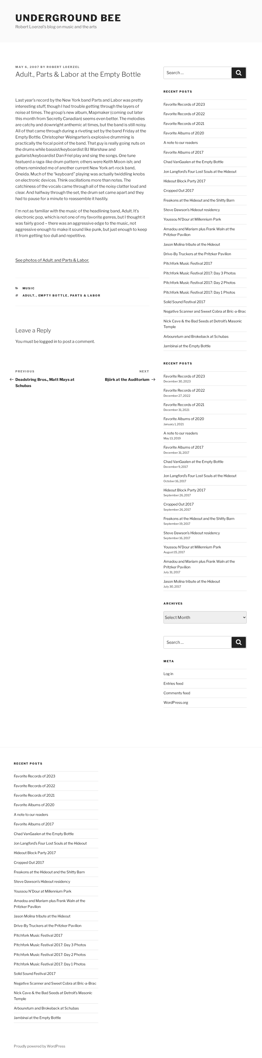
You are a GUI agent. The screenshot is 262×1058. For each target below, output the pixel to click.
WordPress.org (175, 702)
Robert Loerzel (63, 67)
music (29, 288)
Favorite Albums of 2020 (183, 133)
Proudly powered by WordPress (39, 1046)
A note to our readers (180, 142)
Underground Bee (68, 18)
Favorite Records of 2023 (184, 104)
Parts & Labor (85, 295)
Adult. (29, 295)
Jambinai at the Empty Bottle (187, 346)
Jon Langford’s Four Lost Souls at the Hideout (199, 171)
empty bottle (53, 295)
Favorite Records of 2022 (184, 114)
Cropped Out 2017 (178, 190)
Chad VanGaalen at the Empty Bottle (193, 162)
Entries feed (173, 683)
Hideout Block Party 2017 (184, 181)
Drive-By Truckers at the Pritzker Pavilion (197, 254)
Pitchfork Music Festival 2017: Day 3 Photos (199, 273)
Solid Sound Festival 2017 (184, 302)
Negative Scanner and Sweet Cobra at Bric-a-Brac (204, 311)
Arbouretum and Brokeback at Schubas (195, 336)
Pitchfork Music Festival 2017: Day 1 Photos (199, 292)
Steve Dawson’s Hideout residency (191, 209)
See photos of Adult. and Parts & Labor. (52, 260)
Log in (168, 673)
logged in (48, 341)
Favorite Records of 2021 (183, 123)
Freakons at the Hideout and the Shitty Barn (198, 200)
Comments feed (176, 693)
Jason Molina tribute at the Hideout (191, 244)
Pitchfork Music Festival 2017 (187, 263)
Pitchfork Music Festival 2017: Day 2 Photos (199, 282)
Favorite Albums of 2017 (183, 152)
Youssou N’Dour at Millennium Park (192, 219)
